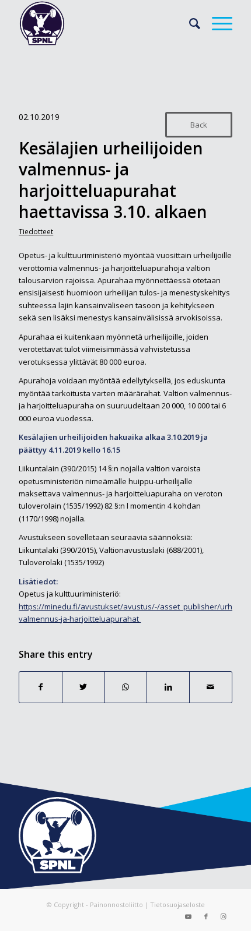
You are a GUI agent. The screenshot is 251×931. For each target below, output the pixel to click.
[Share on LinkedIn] (168, 687)
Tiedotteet (36, 231)
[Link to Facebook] (206, 916)
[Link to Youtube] (188, 916)
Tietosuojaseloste (177, 904)
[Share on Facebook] (40, 687)
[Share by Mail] (211, 687)
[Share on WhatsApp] (126, 687)
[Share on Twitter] (83, 687)
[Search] (188, 23)
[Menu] (216, 23)
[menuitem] (188, 23)
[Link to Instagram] (223, 916)
